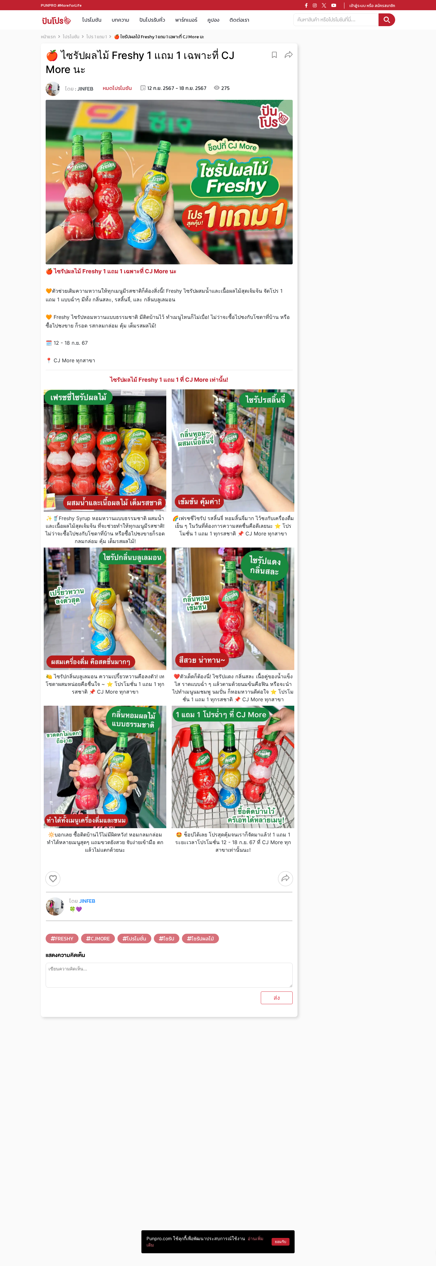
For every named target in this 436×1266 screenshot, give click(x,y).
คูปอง (213, 20)
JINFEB (85, 88)
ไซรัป (168, 938)
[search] (387, 19)
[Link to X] (324, 5)
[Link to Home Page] (56, 20)
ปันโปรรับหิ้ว (152, 20)
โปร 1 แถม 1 (96, 36)
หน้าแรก (48, 36)
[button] (289, 54)
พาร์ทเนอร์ (186, 20)
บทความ (120, 20)
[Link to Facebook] (306, 5)
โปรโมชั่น (136, 938)
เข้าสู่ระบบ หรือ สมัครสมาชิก (372, 6)
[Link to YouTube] (333, 5)
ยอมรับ (280, 1241)
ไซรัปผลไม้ (203, 938)
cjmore (100, 938)
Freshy (64, 938)
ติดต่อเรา (239, 20)
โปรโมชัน (91, 20)
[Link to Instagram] (315, 5)
